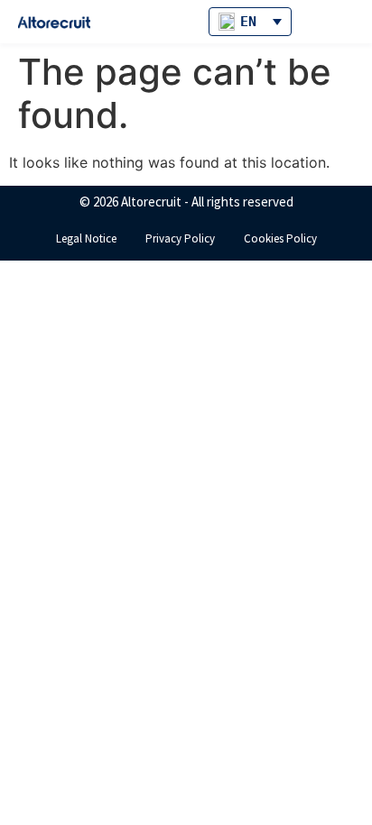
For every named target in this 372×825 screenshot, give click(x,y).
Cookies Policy (280, 238)
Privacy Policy (180, 238)
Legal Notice (86, 238)
